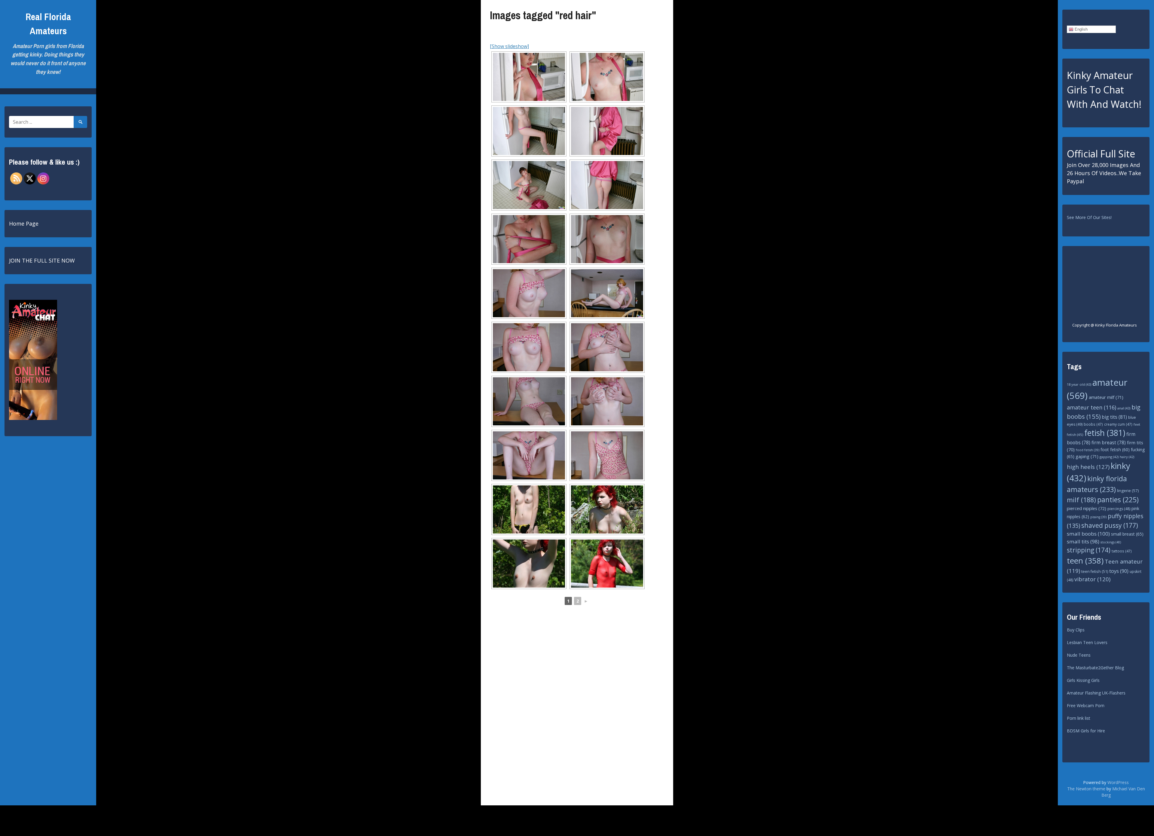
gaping (1087, 456)
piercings (1118, 508)
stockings (1111, 542)
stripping (1088, 550)
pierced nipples (1086, 508)
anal (1123, 408)
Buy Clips (1076, 630)
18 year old (1079, 384)
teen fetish (1094, 571)
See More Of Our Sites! (1089, 217)
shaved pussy (1109, 525)
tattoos (1122, 551)
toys (1118, 570)
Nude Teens (1079, 655)
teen (1085, 560)
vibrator (1092, 579)
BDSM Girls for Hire (1086, 731)
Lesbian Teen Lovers (1087, 642)
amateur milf (1106, 397)
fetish (1104, 432)
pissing (1098, 517)
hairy (1127, 456)
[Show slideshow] (509, 46)
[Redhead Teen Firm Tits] (529, 293)
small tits (1083, 541)
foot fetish (1115, 449)
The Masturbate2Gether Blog (1095, 667)
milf (1081, 499)
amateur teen (1091, 407)
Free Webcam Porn (1085, 705)
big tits (1114, 417)
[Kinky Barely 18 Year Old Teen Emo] (529, 509)
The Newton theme (1086, 789)
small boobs (1088, 533)
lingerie (1128, 490)
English (1080, 29)
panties (1118, 499)
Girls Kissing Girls (1083, 680)
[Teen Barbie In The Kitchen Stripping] (529, 77)
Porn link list (1078, 718)
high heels (1088, 467)
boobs (1093, 424)
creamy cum (1118, 424)
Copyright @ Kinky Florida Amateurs (1104, 325)
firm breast (1108, 442)
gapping (1109, 456)
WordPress (1118, 782)
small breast (1127, 534)
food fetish (1087, 450)
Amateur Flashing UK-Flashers (1096, 693)
